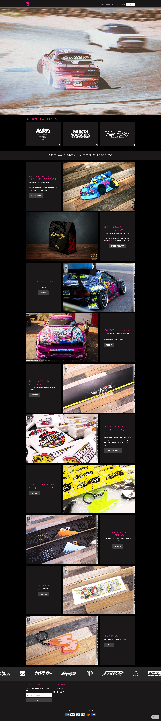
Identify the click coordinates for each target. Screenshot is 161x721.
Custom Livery (43, 281)
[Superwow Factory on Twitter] (54, 692)
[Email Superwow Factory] (64, 692)
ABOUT (108, 4)
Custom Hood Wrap (117, 330)
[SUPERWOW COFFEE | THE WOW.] (62, 237)
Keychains (111, 636)
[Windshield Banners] (62, 539)
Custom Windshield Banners (42, 382)
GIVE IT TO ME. (36, 195)
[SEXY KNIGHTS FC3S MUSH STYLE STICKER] (99, 186)
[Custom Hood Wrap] (62, 337)
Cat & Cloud (112, 241)
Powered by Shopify (88, 711)
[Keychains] (62, 640)
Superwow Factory (77, 711)
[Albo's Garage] (43, 135)
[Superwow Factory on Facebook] (58, 692)
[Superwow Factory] (28, 3)
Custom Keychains (42, 484)
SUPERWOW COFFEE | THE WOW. (117, 228)
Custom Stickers (115, 426)
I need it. (43, 293)
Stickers (43, 585)
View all (117, 546)
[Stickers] (99, 590)
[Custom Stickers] (62, 438)
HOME (103, 4)
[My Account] (122, 5)
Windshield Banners (118, 534)
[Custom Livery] (99, 287)
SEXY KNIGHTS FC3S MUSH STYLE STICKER (42, 178)
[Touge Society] (117, 135)
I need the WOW (117, 246)
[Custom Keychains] (99, 489)
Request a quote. (112, 450)
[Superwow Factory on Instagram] (61, 692)
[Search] (125, 5)
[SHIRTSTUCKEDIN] (80, 135)
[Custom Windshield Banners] (99, 388)
